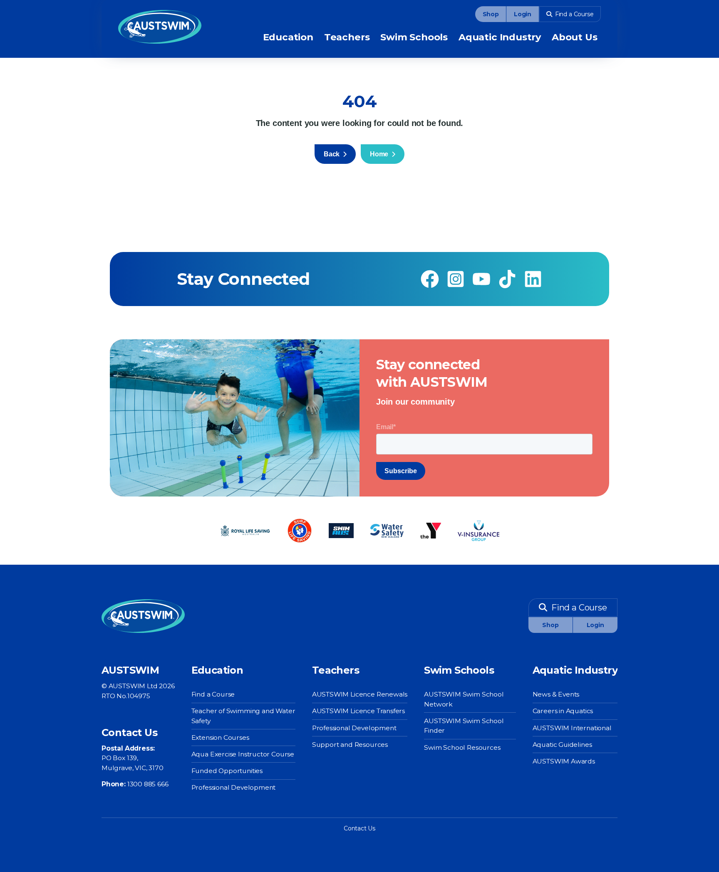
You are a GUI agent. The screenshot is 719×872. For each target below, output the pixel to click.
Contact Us (359, 828)
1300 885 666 (148, 784)
